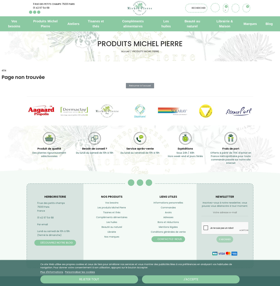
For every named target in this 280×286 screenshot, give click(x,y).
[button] (140, 85)
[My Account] (235, 8)
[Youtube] (34, 12)
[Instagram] (38, 12)
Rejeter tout (89, 279)
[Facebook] (30, 12)
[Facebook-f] (131, 182)
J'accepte (190, 279)
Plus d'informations (51, 272)
